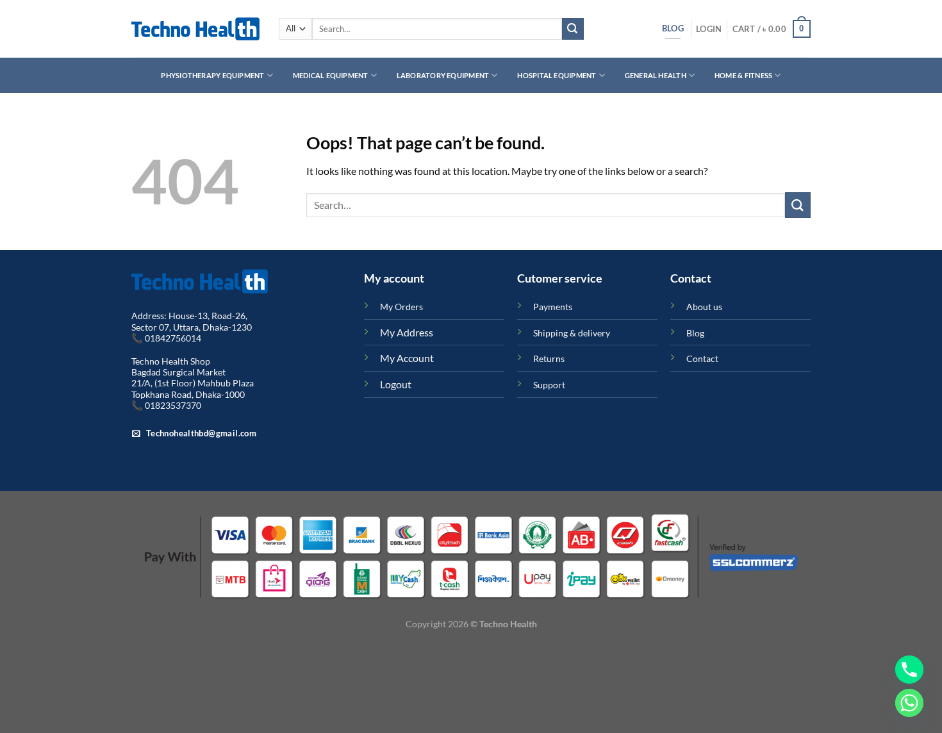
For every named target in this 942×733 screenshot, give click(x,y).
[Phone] (909, 669)
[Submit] (573, 29)
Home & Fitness (743, 75)
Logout (395, 384)
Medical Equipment (330, 75)
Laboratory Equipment (443, 75)
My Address (406, 332)
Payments (552, 306)
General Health (655, 75)
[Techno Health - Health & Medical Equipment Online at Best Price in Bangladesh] (195, 28)
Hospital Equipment (556, 75)
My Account (407, 358)
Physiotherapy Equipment (212, 75)
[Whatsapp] (909, 703)
